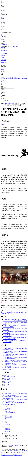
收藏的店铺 (3, 62)
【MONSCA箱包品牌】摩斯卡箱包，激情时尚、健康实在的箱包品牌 (14, 312)
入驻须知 (7, 411)
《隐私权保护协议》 (10, 412)
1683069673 (9, 455)
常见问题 (12, 77)
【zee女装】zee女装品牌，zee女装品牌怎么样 (14, 360)
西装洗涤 (6, 382)
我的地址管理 (4, 53)
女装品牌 (13, 103)
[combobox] (7, 87)
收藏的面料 (3, 60)
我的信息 (3, 48)
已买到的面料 (4, 50)
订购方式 (7, 77)
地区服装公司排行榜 (9, 376)
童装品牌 (6, 375)
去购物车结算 (4, 45)
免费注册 (15, 46)
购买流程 (7, 409)
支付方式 (7, 429)
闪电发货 (7, 418)
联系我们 (7, 424)
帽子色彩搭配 (7, 381)
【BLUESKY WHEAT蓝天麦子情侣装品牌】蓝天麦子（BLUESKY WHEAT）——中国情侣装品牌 (15, 322)
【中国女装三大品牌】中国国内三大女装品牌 (14, 319)
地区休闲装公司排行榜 (10, 378)
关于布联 (7, 422)
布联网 (20, 455)
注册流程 (7, 408)
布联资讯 (17, 77)
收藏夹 (2, 57)
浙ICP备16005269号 (14, 445)
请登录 (11, 46)
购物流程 (3, 77)
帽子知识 (6, 385)
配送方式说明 (8, 417)
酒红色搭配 (7, 379)
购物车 (3, 55)
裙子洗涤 (6, 384)
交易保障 (7, 428)
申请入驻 (3, 69)
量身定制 (7, 431)
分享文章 (4, 124)
